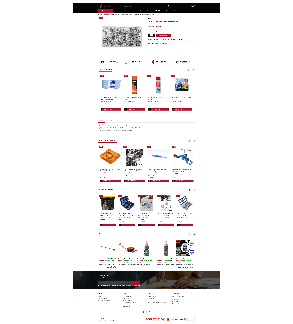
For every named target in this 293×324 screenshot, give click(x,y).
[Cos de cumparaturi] (194, 6)
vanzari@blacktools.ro (179, 304)
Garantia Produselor (127, 300)
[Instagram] (149, 312)
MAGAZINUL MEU (103, 293)
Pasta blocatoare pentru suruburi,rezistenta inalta (169, 258)
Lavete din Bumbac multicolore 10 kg (182, 98)
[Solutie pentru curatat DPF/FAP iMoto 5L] (146, 203)
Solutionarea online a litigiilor (129, 302)
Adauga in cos (163, 35)
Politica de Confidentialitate (134, 285)
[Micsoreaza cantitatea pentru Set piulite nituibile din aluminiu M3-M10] (149, 35)
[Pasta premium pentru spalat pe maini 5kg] (108, 203)
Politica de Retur (126, 298)
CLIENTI (125, 293)
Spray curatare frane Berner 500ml (133, 98)
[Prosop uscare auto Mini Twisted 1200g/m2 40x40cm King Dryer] (110, 156)
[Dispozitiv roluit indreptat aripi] (183, 156)
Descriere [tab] (101, 120)
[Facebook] (143, 312)
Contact (100, 302)
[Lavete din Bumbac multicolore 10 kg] (182, 85)
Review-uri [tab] (109, 120)
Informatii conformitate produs (106, 132)
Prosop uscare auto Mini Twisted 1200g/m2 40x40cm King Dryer (110, 170)
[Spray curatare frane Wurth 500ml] (158, 85)
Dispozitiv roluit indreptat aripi (181, 169)
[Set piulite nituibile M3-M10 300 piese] (185, 203)
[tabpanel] (121, 37)
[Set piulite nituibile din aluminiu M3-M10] (121, 37)
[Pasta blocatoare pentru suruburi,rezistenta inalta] (166, 247)
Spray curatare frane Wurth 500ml (156, 98)
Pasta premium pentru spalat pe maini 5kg (106, 214)
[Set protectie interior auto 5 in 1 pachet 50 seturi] (166, 203)
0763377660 (176, 301)
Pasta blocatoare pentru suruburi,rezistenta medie (150, 258)
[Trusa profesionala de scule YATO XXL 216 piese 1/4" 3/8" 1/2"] (134, 156)
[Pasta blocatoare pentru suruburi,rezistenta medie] (146, 247)
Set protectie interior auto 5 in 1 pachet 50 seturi (166, 214)
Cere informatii (165, 43)
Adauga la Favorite (153, 43)
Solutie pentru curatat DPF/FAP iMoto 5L (145, 214)
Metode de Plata (127, 296)
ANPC (124, 304)
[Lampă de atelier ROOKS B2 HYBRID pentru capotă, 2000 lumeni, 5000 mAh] (107, 247)
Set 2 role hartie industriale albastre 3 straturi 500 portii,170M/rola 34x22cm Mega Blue (110, 98)
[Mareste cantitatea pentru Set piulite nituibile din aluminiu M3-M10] (154, 35)
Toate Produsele (106, 11)
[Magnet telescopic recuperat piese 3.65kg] (158, 156)
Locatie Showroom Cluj (169, 11)
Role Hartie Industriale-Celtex (153, 11)
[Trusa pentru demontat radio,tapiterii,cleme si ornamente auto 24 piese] (127, 203)
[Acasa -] (105, 6)
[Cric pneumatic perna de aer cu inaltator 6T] (127, 247)
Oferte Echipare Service (120, 11)
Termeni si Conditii (102, 298)
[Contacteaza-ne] (189, 6)
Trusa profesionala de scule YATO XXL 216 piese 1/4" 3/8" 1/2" (134, 170)
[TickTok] (146, 312)
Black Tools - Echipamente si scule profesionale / (109, 14)
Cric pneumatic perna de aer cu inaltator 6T (129, 258)
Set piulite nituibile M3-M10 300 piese (184, 214)
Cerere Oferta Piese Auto (136, 11)
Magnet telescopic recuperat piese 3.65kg (157, 170)
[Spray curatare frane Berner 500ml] (134, 85)
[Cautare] (168, 6)
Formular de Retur (127, 306)
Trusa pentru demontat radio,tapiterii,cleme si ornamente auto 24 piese (127, 214)
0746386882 (176, 299)
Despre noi (100, 296)
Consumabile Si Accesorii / (127, 14)
